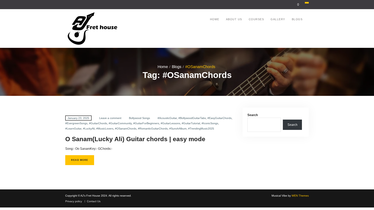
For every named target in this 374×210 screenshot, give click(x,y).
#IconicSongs (210, 123)
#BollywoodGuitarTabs (192, 118)
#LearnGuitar (73, 128)
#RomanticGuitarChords (153, 128)
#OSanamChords (125, 128)
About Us (234, 19)
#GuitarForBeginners (146, 123)
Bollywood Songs (139, 118)
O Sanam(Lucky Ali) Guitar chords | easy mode (135, 139)
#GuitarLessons (170, 123)
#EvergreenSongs (76, 123)
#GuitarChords (98, 123)
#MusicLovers (104, 128)
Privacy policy (73, 201)
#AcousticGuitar (167, 118)
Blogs (297, 19)
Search (252, 115)
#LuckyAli (89, 128)
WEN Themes (300, 195)
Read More (79, 160)
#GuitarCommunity (120, 123)
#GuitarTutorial (191, 123)
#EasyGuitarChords (219, 118)
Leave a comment (110, 118)
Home (214, 19)
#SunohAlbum (178, 128)
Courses (256, 19)
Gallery (278, 19)
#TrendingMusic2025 (201, 128)
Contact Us (94, 201)
